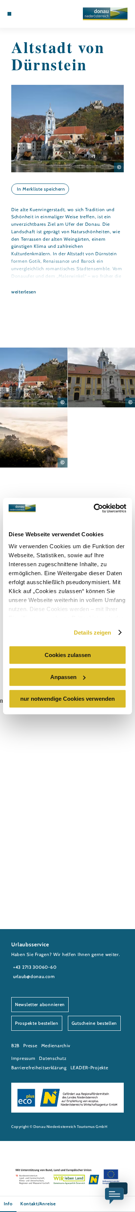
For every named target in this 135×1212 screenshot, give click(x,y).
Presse (30, 1045)
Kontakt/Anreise (38, 1203)
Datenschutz (52, 1058)
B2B (15, 1045)
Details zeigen (92, 632)
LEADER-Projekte (89, 1067)
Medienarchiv (56, 1045)
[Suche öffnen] (37, 14)
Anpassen (63, 677)
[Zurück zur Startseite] (105, 13)
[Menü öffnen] (9, 14)
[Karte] (26, 14)
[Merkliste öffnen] (32, 14)
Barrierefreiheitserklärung (39, 1067)
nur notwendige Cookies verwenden (67, 699)
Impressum (23, 1058)
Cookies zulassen (68, 655)
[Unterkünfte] (20, 14)
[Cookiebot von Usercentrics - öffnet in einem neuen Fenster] (95, 508)
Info (8, 1203)
